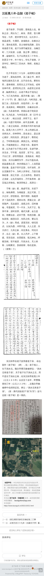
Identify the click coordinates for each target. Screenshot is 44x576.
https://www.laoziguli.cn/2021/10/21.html (19, 506)
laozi (6, 18)
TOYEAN (35, 574)
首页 (10, 8)
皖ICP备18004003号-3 (22, 569)
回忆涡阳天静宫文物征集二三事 (23, 519)
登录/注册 (37, 3)
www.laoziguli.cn (8, 569)
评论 (23, 556)
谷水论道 (17, 8)
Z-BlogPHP (19, 574)
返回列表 (21, 515)
